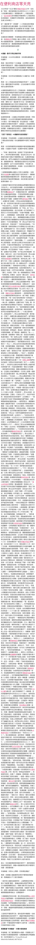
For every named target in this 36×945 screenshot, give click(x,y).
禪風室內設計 (27, 673)
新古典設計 (23, 705)
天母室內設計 (17, 523)
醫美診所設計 (16, 431)
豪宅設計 (25, 199)
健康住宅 (9, 39)
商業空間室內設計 (7, 901)
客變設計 (10, 192)
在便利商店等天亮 (15, 3)
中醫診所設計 (21, 9)
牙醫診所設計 (25, 542)
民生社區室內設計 (15, 286)
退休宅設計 (25, 477)
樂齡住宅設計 (10, 293)
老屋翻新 (13, 654)
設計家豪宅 (8, 16)
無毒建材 (9, 259)
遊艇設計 (31, 668)
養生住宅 (12, 781)
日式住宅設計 (16, 746)
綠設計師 (13, 804)
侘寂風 (6, 174)
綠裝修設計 (14, 641)
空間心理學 (26, 360)
